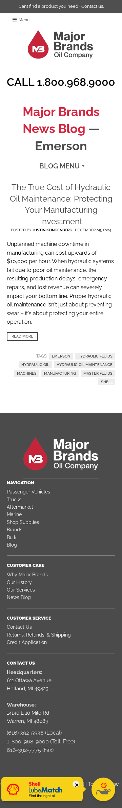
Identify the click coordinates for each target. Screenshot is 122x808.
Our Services (21, 590)
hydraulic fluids (95, 356)
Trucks (14, 499)
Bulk (11, 537)
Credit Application (27, 642)
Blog (12, 545)
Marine (14, 514)
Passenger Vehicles (28, 491)
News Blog (19, 597)
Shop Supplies (23, 522)
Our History (19, 582)
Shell (107, 382)
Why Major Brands (27, 574)
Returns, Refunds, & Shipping (39, 635)
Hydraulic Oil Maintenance (85, 365)
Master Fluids (98, 373)
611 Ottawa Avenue (29, 680)
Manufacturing (60, 373)
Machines (27, 373)
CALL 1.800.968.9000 (61, 82)
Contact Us (19, 627)
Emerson (61, 356)
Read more (22, 336)
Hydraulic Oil (35, 365)
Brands (14, 529)
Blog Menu (59, 166)
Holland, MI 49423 (27, 689)
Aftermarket (20, 507)
